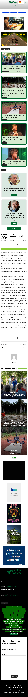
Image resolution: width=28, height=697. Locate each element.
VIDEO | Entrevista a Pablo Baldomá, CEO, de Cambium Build (13, 162)
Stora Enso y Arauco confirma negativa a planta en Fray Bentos (22, 347)
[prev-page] (13, 458)
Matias (6, 240)
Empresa (4, 670)
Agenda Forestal (5, 71)
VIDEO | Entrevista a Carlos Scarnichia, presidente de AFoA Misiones (12, 139)
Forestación (5, 119)
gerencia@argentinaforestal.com (11, 586)
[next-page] (15, 458)
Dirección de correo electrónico (9, 649)
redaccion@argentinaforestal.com (11, 595)
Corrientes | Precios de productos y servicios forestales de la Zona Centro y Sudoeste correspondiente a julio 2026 (14, 92)
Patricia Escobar (12, 71)
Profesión (4, 664)
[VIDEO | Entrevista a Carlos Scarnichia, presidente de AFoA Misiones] (14, 130)
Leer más (14, 194)
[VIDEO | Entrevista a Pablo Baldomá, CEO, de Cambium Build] (14, 154)
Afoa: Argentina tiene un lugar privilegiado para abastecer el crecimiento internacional (7, 347)
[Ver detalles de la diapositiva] (14, 12)
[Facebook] (25, 5)
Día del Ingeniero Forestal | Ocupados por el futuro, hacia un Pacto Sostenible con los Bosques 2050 (14, 216)
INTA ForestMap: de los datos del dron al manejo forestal (13, 116)
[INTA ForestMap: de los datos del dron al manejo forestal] (14, 108)
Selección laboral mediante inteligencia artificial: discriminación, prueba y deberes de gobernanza (14, 188)
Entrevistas (5, 142)
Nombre (4, 654)
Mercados (4, 97)
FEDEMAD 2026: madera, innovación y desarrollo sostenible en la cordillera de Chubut (13, 68)
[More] (17, 245)
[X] (25, 2)
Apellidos (4, 659)
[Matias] (2, 240)
